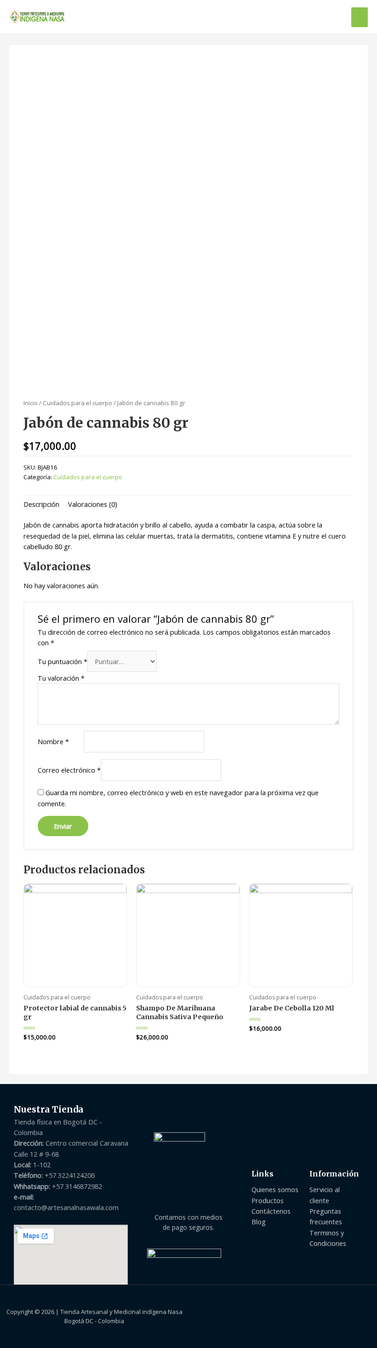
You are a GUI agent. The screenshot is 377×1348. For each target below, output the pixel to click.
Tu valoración (61, 678)
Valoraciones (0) (92, 504)
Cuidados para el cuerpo (77, 403)
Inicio (30, 403)
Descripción (41, 504)
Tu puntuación (62, 661)
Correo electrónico (69, 769)
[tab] (41, 504)
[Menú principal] (359, 17)
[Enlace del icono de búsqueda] (334, 17)
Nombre (53, 741)
